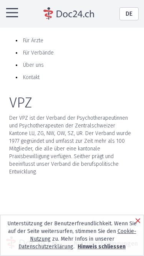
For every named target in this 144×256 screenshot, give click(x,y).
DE (129, 13)
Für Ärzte (33, 40)
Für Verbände (38, 53)
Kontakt (31, 77)
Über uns (33, 65)
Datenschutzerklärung (45, 246)
